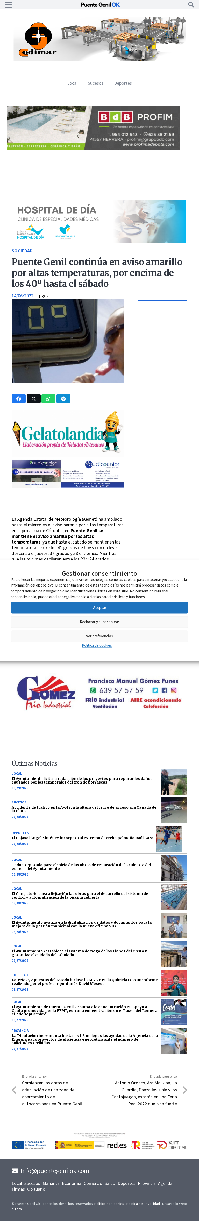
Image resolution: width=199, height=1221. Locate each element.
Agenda (165, 1183)
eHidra (17, 1209)
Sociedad (22, 251)
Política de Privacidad (143, 1203)
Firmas (18, 1189)
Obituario (36, 1189)
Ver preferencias (99, 636)
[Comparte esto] (19, 398)
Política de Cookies (109, 1203)
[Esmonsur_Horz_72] (99, 59)
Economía (71, 1183)
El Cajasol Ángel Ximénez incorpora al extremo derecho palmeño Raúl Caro (82, 838)
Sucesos (19, 802)
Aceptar (99, 607)
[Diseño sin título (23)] (93, 241)
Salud (110, 1183)
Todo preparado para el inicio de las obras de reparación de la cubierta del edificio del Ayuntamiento (81, 867)
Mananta (51, 1183)
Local (17, 773)
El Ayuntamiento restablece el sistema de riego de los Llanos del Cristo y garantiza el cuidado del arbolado (79, 953)
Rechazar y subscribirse (99, 622)
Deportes (20, 833)
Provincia (20, 1030)
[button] (8, 4)
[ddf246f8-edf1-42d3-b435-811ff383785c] (68, 506)
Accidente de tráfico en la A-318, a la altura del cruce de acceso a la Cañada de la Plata (84, 809)
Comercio (93, 1183)
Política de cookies (97, 645)
